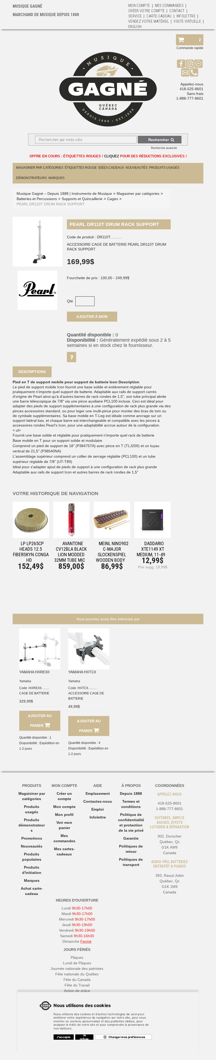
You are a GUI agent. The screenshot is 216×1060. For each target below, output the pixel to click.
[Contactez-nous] (185, 72)
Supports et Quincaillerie (82, 199)
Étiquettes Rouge (81, 168)
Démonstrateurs (31, 178)
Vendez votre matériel (148, 21)
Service (135, 16)
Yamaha (25, 681)
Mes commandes (169, 5)
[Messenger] (198, 63)
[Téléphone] (194, 72)
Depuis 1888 (131, 793)
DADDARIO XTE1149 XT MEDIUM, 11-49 (151, 549)
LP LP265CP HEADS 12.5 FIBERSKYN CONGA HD (31, 552)
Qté (70, 301)
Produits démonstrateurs (31, 825)
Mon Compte (139, 5)
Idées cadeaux (111, 168)
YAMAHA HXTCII (82, 672)
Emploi (97, 809)
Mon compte (64, 807)
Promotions (31, 838)
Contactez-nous (97, 801)
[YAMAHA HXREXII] (39, 648)
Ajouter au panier (40, 721)
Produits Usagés (164, 168)
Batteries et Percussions (37, 199)
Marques (56, 178)
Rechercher (158, 140)
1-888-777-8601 (189, 98)
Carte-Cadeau (158, 16)
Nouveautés (137, 168)
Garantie (131, 838)
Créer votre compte (146, 11)
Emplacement (98, 793)
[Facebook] (181, 63)
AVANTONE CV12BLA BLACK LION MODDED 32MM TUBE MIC (70, 552)
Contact (176, 11)
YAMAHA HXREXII (34, 672)
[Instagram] (189, 63)
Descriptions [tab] (32, 372)
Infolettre (186, 16)
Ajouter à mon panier (91, 318)
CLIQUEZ (111, 156)
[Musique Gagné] (108, 89)
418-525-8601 (191, 89)
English (134, 27)
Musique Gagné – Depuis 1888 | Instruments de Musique (64, 193)
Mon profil (64, 814)
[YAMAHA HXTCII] (88, 648)
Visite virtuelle (187, 21)
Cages (112, 199)
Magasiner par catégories (39, 168)
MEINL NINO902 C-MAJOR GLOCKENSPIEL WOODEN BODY (112, 552)
